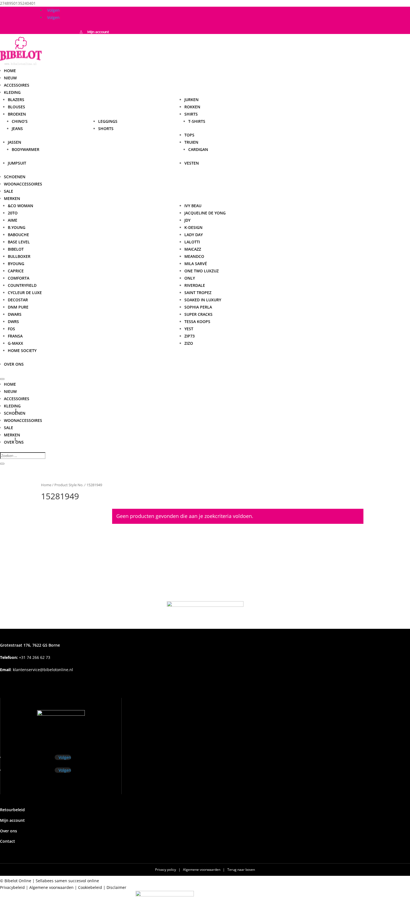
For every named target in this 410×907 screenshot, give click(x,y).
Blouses (16, 106)
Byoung (16, 263)
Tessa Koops (197, 321)
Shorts (106, 128)
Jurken (191, 99)
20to (13, 213)
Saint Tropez (197, 292)
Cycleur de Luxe (25, 292)
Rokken (192, 106)
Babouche (18, 234)
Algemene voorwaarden (202, 869)
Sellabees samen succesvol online (67, 880)
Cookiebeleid (90, 887)
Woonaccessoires (23, 184)
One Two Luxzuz (201, 270)
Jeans (17, 128)
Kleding (12, 92)
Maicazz (192, 249)
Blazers (16, 99)
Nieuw (10, 77)
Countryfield (22, 285)
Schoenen (14, 176)
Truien (191, 142)
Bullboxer (19, 256)
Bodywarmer (25, 149)
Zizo (188, 343)
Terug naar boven (241, 869)
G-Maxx (15, 343)
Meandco (194, 256)
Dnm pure (18, 307)
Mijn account (12, 820)
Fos (11, 328)
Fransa (15, 336)
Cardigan (198, 149)
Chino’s (20, 121)
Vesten (191, 163)
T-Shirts (196, 121)
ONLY (189, 278)
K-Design (193, 227)
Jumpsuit (17, 163)
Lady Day (193, 234)
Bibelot (16, 249)
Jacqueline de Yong (205, 213)
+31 (25, 657)
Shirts (191, 114)
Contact (7, 841)
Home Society (22, 350)
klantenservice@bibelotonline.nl (43, 669)
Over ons (14, 364)
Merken (12, 434)
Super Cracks (198, 314)
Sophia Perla (198, 307)
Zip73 (189, 336)
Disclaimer (116, 887)
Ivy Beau (192, 205)
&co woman (20, 205)
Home (10, 70)
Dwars (14, 314)
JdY (187, 220)
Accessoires (16, 85)
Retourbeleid (12, 809)
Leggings (107, 121)
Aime (12, 220)
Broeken (17, 114)
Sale (8, 191)
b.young (16, 227)
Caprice (16, 270)
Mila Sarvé (195, 263)
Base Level (19, 242)
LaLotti (192, 242)
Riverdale (194, 285)
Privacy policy (166, 869)
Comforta (18, 278)
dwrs (13, 321)
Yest (188, 328)
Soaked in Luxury (202, 299)
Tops (189, 135)
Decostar (18, 299)
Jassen (14, 142)
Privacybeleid (12, 887)
